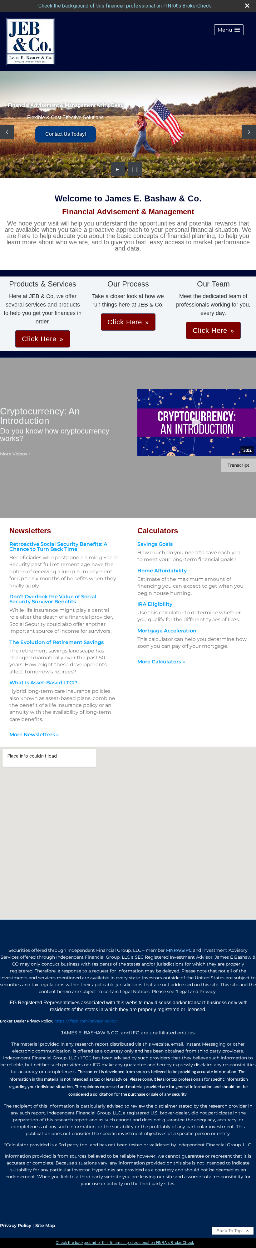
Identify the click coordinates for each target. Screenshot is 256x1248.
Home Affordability (162, 571)
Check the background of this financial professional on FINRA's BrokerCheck (124, 6)
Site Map (45, 1225)
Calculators (157, 530)
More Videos (15, 454)
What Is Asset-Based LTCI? (43, 683)
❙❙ (135, 169)
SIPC (186, 950)
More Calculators (161, 662)
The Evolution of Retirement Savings (56, 642)
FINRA (173, 950)
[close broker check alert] (247, 5)
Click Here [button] (39, 339)
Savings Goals (155, 544)
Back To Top (230, 1230)
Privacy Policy (15, 1225)
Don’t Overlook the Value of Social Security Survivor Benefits (52, 599)
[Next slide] (249, 132)
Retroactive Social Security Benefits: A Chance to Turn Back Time (58, 546)
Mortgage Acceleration (166, 631)
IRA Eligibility (154, 604)
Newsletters (30, 530)
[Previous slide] (7, 132)
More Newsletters (34, 735)
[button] (229, 29)
